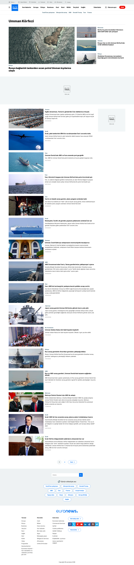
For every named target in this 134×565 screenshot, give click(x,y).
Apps (38, 533)
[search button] (65, 2)
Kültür (69, 7)
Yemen (47, 109)
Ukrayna (70, 495)
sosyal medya (79, 490)
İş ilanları (55, 536)
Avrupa (35, 7)
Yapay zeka (50, 495)
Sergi (61, 495)
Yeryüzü (76, 7)
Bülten (39, 523)
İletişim (55, 533)
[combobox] (75, 2)
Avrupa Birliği (82, 495)
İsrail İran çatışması (48, 12)
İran (84, 12)
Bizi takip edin (41, 531)
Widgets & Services (43, 538)
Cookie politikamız (58, 528)
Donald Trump (77, 12)
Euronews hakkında (58, 521)
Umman (100, 40)
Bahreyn (47, 393)
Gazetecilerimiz (26, 546)
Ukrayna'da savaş (61, 12)
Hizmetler (40, 517)
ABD (70, 12)
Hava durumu (41, 526)
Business (50, 7)
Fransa (89, 12)
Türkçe (12, 2)
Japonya (47, 305)
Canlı (122, 7)
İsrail (46, 131)
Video (23, 541)
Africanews (40, 541)
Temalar (23, 517)
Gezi (57, 7)
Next (62, 7)
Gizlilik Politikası (57, 531)
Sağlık (83, 7)
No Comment (49, 327)
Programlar (24, 543)
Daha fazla (56, 517)
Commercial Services (59, 523)
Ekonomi (100, 27)
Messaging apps (42, 536)
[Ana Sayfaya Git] (15, 7)
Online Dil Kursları (42, 543)
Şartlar (54, 526)
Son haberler (26, 7)
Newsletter (73, 530)
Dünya (42, 7)
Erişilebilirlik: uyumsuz (59, 538)
